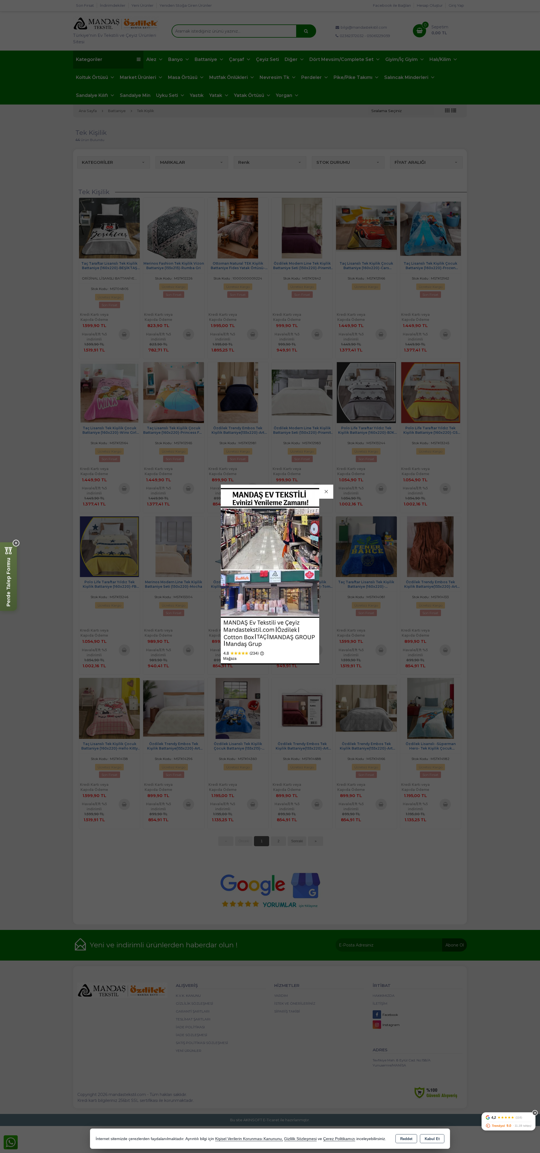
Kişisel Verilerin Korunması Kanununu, (249, 1139)
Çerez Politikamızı (339, 1139)
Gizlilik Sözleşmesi (300, 1139)
